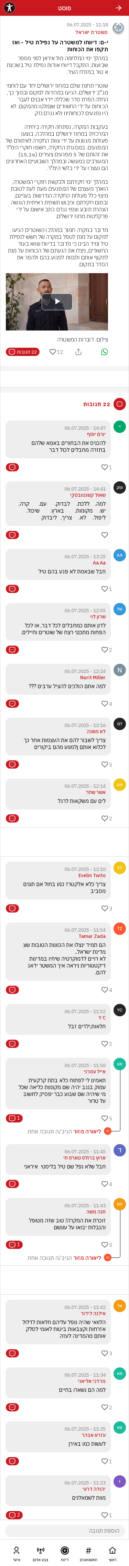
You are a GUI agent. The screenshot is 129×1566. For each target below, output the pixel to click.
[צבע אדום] (40, 1551)
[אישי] (16, 1551)
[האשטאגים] (88, 1551)
